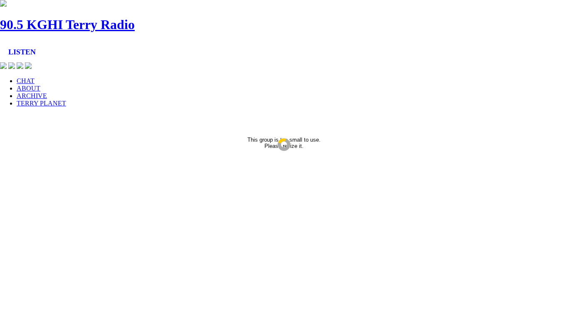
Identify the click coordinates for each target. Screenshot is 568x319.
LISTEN (22, 52)
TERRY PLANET (41, 103)
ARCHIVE (32, 95)
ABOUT (28, 88)
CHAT (26, 80)
